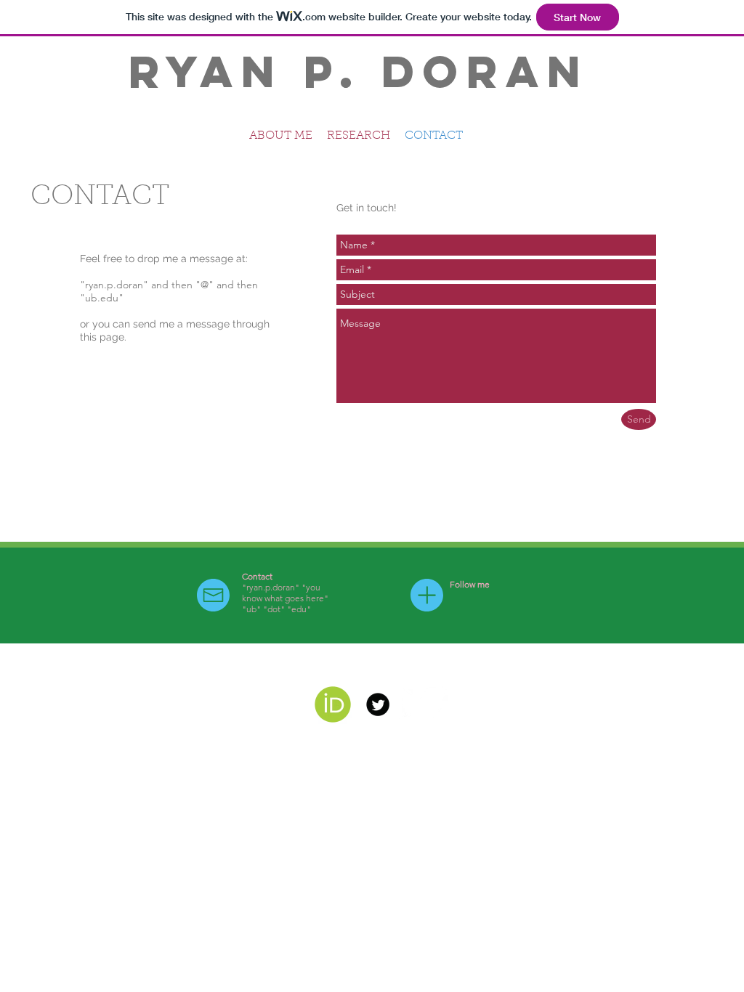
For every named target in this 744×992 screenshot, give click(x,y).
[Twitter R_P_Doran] (377, 704)
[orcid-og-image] (333, 704)
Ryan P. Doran (359, 71)
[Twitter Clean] (423, 704)
